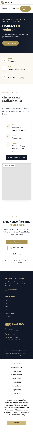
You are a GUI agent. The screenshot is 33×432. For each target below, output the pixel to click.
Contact (7, 316)
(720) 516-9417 (12, 43)
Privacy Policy (16, 375)
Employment (16, 390)
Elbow (7, 310)
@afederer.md (17, 254)
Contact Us (16, 363)
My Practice (8, 300)
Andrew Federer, (10, 9)
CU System (16, 371)
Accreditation (16, 386)
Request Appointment (15, 242)
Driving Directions (17, 157)
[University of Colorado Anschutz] (7, 2)
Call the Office (24, 8)
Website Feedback (16, 367)
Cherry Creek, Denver (16, 69)
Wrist (6, 306)
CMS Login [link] (16, 422)
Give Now (16, 393)
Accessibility (16, 382)
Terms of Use (16, 378)
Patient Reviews (9, 313)
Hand (6, 303)
